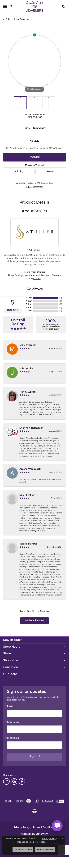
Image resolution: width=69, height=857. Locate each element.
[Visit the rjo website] (36, 801)
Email (10, 706)
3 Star (29, 304)
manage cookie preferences (31, 841)
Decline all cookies (22, 849)
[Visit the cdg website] (28, 801)
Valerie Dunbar (28, 544)
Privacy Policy (22, 827)
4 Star (29, 301)
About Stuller (34, 211)
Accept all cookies (45, 849)
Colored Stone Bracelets (17, 19)
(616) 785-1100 (35, 117)
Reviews (34, 289)
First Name (13, 722)
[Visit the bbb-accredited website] (60, 801)
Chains (37, 278)
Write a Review (35, 620)
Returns (50, 172)
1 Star (29, 311)
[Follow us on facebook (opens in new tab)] (22, 781)
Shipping (19, 172)
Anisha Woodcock (30, 469)
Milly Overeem (27, 345)
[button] (11, 6)
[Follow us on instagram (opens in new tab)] (6, 781)
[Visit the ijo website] (19, 801)
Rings (11, 275)
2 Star (29, 308)
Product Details (34, 203)
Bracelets (56, 275)
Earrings (19, 275)
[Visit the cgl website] (34, 810)
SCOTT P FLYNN (28, 495)
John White (26, 368)
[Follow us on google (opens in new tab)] (14, 781)
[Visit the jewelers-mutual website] (47, 801)
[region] (34, 61)
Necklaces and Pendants (38, 275)
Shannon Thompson (31, 428)
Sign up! (34, 756)
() (60, 298)
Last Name (13, 738)
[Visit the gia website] (9, 801)
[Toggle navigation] (5, 6)
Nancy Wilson (27, 392)
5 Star (29, 298)
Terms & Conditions (44, 827)
